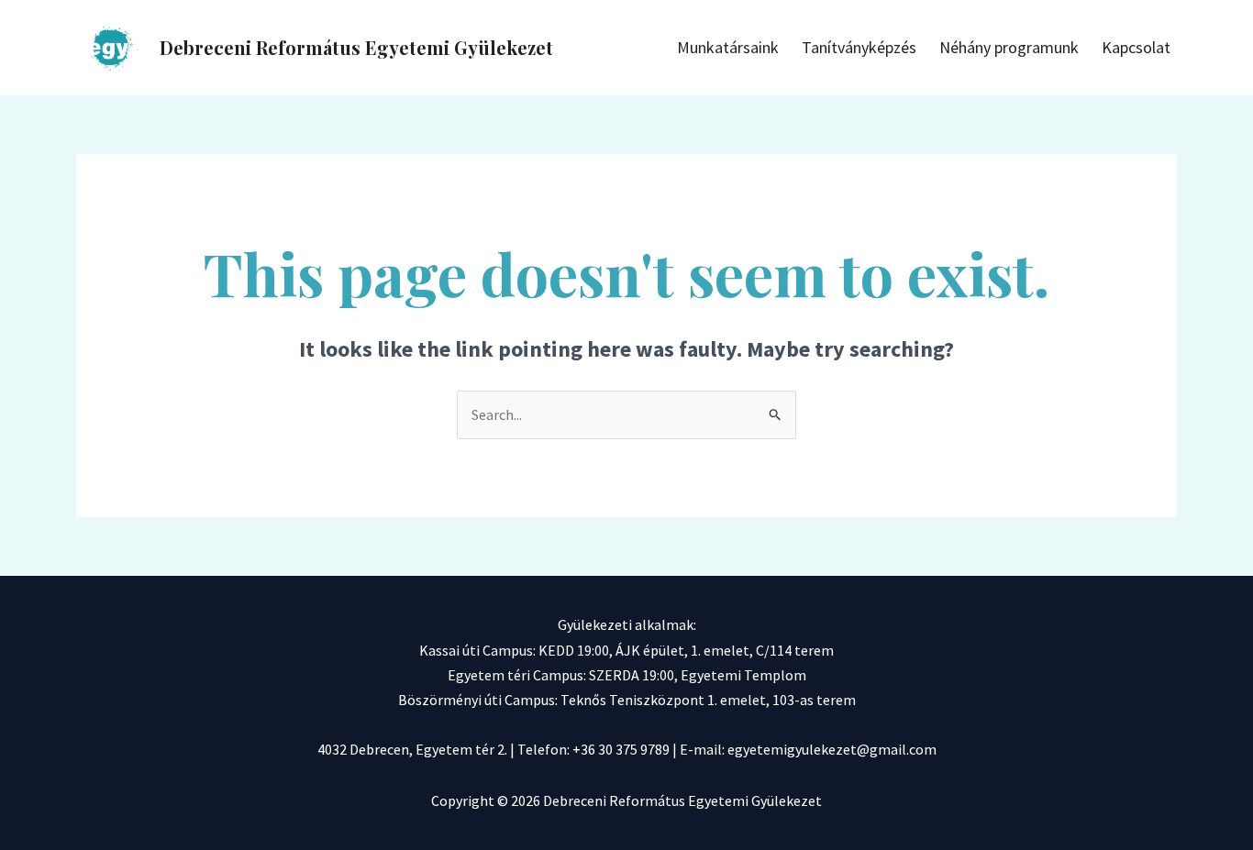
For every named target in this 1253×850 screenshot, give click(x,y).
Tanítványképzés (859, 47)
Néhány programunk (1009, 47)
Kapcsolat (1136, 47)
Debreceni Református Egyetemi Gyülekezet (356, 47)
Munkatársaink (728, 47)
